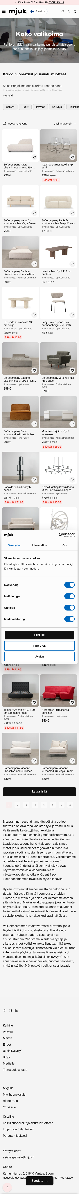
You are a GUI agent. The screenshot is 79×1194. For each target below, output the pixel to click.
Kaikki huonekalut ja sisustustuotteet (28, 1123)
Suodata (37, 1181)
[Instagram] (10, 1010)
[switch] (69, 596)
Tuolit (25, 107)
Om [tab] (64, 545)
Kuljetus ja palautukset (18, 1129)
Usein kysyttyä (12, 1051)
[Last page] (70, 805)
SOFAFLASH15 (56, 2)
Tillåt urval (39, 646)
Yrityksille (9, 1107)
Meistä (7, 1038)
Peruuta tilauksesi (15, 1135)
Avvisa (39, 656)
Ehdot (7, 1044)
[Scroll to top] (7, 1187)
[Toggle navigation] (3, 11)
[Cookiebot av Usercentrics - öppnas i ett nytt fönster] (59, 535)
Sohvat (10, 107)
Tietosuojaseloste (15, 1069)
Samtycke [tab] (14, 545)
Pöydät (40, 107)
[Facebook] (4, 1010)
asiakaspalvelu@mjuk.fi (18, 1157)
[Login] (69, 11)
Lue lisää (8, 95)
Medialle (9, 1063)
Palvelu (8, 1032)
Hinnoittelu (10, 1101)
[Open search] (63, 11)
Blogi (6, 1057)
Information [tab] (39, 545)
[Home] (17, 11)
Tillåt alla (39, 635)
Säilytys (57, 107)
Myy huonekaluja (14, 1094)
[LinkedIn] (16, 1010)
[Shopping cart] (75, 11)
